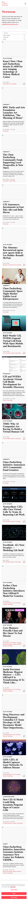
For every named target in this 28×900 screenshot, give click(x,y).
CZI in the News (12, 83)
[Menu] (25, 4)
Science (12, 353)
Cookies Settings (14, 889)
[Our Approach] (5, 3)
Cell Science (6, 642)
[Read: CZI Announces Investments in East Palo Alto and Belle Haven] (14, 205)
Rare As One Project (7, 644)
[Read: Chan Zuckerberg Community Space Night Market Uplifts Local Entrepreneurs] (14, 291)
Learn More (13, 887)
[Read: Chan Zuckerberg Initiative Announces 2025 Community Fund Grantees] (14, 463)
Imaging (19, 642)
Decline (14, 893)
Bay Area (5, 265)
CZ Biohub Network (7, 602)
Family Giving (12, 180)
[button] (14, 35)
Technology (18, 353)
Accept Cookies (14, 897)
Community (5, 83)
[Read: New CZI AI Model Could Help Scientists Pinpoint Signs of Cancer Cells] (14, 802)
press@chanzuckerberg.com (10, 24)
